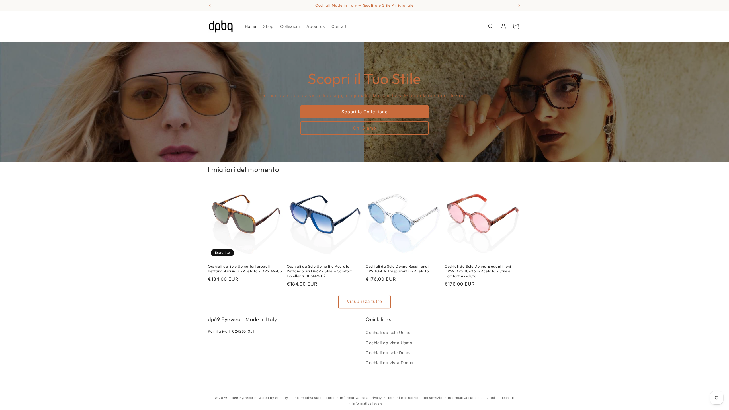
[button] (491, 26)
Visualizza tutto (364, 301)
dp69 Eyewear (241, 398)
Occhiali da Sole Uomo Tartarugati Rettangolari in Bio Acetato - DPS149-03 (245, 268)
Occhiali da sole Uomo (388, 332)
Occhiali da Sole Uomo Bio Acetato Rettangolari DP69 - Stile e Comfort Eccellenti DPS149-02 (319, 271)
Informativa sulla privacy (361, 398)
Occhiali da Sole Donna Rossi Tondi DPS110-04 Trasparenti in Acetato (397, 268)
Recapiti (508, 398)
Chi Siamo (364, 128)
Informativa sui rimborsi (314, 398)
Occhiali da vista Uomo (389, 342)
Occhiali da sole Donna (389, 352)
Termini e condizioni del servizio (415, 398)
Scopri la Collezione (364, 111)
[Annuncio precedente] (210, 5)
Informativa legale (367, 403)
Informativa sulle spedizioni (471, 398)
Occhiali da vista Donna (389, 362)
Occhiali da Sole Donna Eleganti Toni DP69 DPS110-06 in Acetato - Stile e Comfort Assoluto (478, 271)
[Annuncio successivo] (519, 5)
